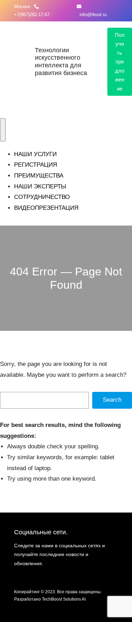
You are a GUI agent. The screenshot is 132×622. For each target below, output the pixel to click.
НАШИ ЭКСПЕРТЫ (40, 186)
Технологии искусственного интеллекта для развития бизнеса (61, 61)
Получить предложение (120, 62)
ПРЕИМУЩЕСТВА (38, 175)
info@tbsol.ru (92, 14)
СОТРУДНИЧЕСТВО (42, 197)
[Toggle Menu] (3, 129)
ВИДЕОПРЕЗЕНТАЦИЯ (46, 208)
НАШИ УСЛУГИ (35, 154)
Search (112, 399)
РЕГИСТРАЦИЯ (35, 164)
